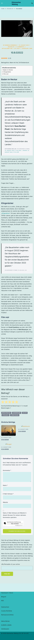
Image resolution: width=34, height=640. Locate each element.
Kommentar (7, 470)
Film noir (5, 74)
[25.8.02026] (8, 430)
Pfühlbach (5, 415)
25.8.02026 (5, 440)
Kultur (25, 412)
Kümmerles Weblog (16, 3)
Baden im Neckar (8, 70)
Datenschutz (5, 607)
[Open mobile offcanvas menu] (2, 3)
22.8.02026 (5, 449)
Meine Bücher (5, 621)
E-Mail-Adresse (8, 494)
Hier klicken (15, 523)
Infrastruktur (6, 412)
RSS (2, 600)
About (11, 593)
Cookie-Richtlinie (6, 611)
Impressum (4, 593)
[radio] (2, 402)
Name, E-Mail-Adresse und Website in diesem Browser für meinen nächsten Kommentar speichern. (14, 515)
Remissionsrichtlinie (7, 615)
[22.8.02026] (8, 444)
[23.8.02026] (25, 426)
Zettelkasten (5, 629)
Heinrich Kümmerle (11, 45)
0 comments (20, 46)
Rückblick (11, 46)
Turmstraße (14, 415)
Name (5, 485)
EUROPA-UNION (6, 625)
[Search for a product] (32, 3)
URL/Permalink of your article (10, 564)
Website (5, 502)
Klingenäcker (7, 72)
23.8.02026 (22, 431)
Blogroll (3, 596)
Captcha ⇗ (19, 525)
